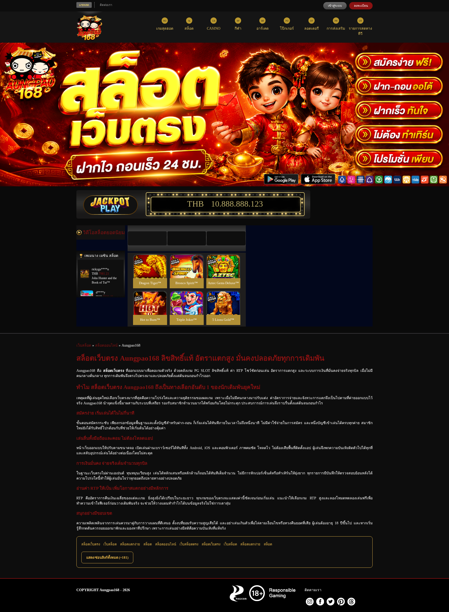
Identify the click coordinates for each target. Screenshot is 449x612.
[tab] (147, 238)
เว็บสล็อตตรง (189, 544)
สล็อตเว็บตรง (90, 544)
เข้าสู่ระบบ (335, 6)
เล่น (150, 272)
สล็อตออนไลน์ (165, 544)
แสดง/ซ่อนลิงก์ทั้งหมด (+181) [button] (107, 557)
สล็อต (147, 544)
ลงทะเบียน (361, 6)
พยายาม (149, 260)
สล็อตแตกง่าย (130, 544)
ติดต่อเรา (106, 5)
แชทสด (84, 5)
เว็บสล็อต (110, 544)
